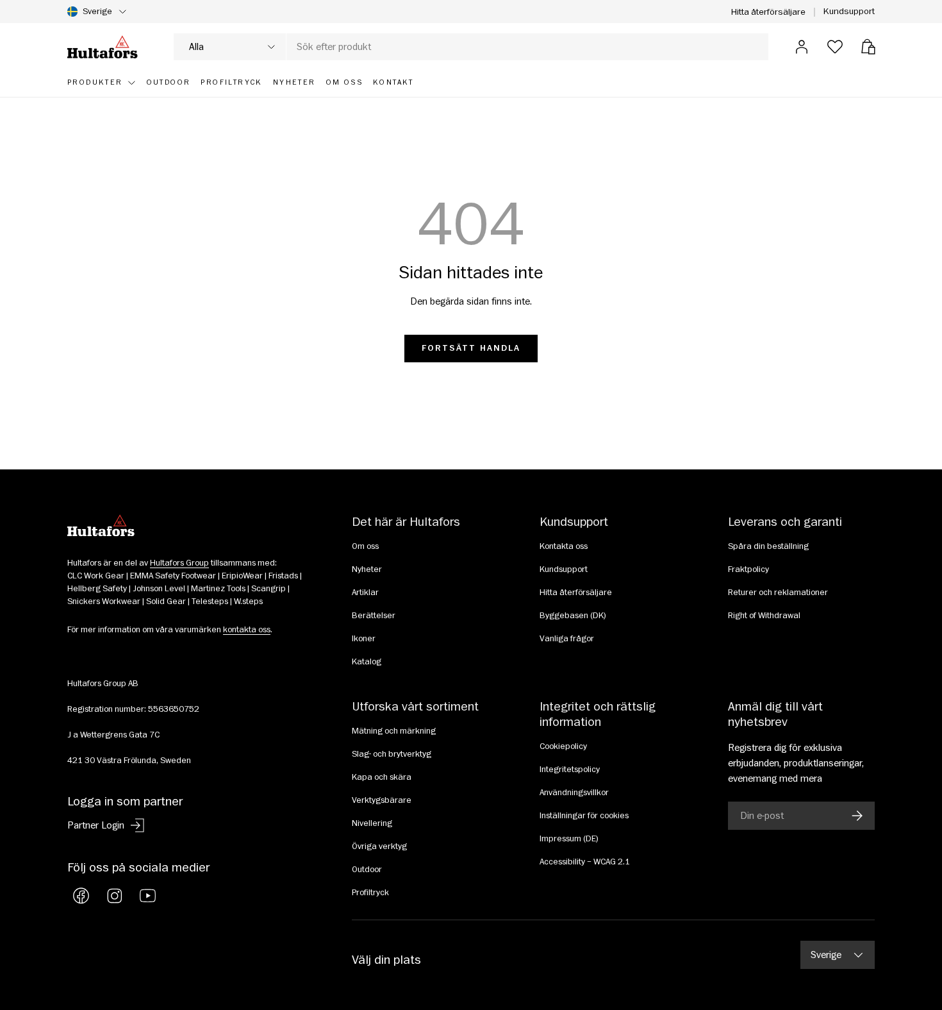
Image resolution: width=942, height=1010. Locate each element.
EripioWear (242, 576)
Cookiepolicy (563, 746)
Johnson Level (159, 588)
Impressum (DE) (569, 839)
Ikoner (364, 638)
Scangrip (268, 588)
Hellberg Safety (97, 588)
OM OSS (344, 82)
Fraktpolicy (748, 569)
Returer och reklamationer (778, 592)
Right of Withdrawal (764, 615)
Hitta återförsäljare (768, 12)
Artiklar (365, 592)
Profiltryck (370, 892)
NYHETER (294, 82)
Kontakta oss (564, 546)
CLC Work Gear (95, 576)
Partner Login (95, 825)
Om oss (365, 546)
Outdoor (367, 869)
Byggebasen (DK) (573, 615)
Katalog (366, 662)
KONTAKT (393, 82)
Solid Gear (166, 601)
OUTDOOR (169, 82)
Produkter (95, 82)
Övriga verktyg (379, 846)
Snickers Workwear (103, 601)
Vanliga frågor (567, 638)
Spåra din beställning (768, 546)
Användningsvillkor (574, 792)
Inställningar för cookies (584, 815)
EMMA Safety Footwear (173, 576)
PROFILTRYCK (231, 82)
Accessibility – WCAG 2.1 (585, 862)
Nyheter (367, 569)
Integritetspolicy (570, 769)
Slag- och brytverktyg (391, 754)
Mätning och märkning (394, 731)
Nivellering (372, 823)
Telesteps (210, 601)
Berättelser (373, 615)
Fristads (283, 576)
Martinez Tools (218, 588)
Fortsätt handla (471, 348)
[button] (868, 47)
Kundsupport (849, 11)
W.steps (248, 601)
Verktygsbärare (381, 800)
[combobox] (471, 46)
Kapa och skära (381, 777)
